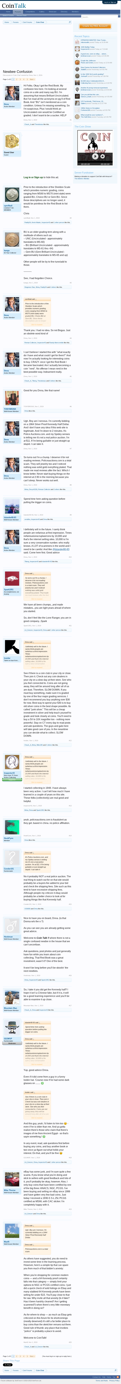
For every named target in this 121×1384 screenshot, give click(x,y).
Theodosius (39, 124)
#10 (70, 557)
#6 (71, 406)
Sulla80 (83, 69)
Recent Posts (22, 15)
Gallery (41, 12)
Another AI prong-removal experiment (94, 88)
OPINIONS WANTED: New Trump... (94, 40)
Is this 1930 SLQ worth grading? (92, 74)
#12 (70, 740)
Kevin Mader (36, 222)
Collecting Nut (86, 83)
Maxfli (6, 1242)
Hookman (8, 937)
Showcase (52, 12)
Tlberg (34, 381)
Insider (7, 658)
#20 (70, 1342)
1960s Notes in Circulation (90, 108)
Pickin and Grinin (87, 63)
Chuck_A (27, 124)
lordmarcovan (86, 56)
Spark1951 (8, 589)
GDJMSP (8, 1039)
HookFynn (8, 838)
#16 (70, 975)
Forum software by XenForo (21, 1380)
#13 (70, 806)
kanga (6, 250)
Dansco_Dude (86, 96)
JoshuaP (84, 76)
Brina (38, 287)
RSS (118, 1377)
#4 (71, 338)
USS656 (27, 909)
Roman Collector (30, 342)
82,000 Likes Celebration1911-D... (93, 81)
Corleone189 (85, 110)
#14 (70, 836)
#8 (71, 485)
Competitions (30, 12)
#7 (71, 449)
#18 (70, 1157)
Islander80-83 (10, 517)
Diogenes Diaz (29, 287)
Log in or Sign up (110, 2)
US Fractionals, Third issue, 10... (92, 101)
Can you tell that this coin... (90, 94)
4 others (53, 287)
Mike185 (40, 745)
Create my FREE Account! (95, 26)
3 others (57, 489)
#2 (71, 218)
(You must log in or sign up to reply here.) (57, 1356)
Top (114, 1377)
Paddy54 (27, 222)
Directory (64, 12)
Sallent (83, 103)
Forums (18, 12)
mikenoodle (85, 42)
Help (103, 1377)
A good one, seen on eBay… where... (94, 54)
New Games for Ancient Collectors (93, 67)
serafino (27, 519)
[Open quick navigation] (70, 22)
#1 (71, 120)
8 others (52, 381)
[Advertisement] (37, 48)
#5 (71, 376)
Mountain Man (10, 1008)
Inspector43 (46, 222)
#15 (70, 904)
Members (75, 12)
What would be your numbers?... (92, 115)
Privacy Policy (114, 1380)
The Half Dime (86, 117)
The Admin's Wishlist (82, 178)
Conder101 (9, 869)
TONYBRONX (10, 409)
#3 (71, 283)
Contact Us (97, 1377)
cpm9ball (8, 206)
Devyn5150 (33, 489)
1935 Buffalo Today (88, 47)
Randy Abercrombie (56, 342)
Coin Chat (16, 75)
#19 (70, 1209)
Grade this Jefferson (88, 61)
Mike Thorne (9, 1190)
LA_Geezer (28, 630)
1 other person (59, 222)
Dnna (31, 75)
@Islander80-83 (61, 549)
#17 (70, 1005)
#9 (71, 515)
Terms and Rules (102, 1380)
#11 (70, 626)
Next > (32, 79)
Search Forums (8, 15)
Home (8, 12)
